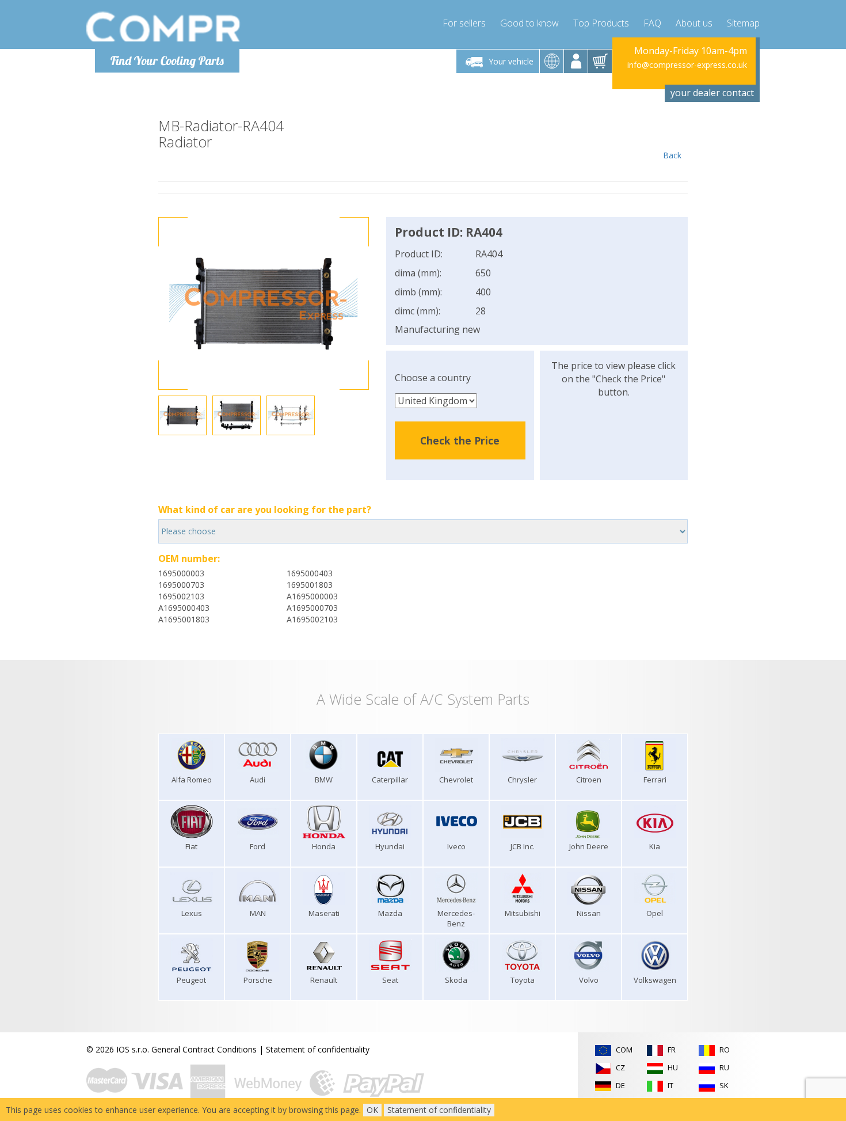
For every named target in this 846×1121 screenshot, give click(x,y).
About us (694, 23)
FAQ (652, 23)
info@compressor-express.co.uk (687, 64)
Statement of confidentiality (317, 1049)
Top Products (601, 23)
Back (672, 155)
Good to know (529, 23)
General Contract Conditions (204, 1049)
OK (372, 1109)
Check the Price (460, 440)
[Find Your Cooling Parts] (163, 26)
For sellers (464, 23)
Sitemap (743, 23)
